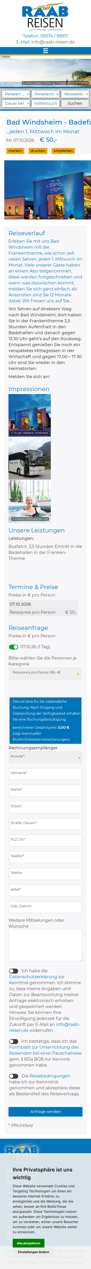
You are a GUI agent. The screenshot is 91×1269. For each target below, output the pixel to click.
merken (15, 151)
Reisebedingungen (50, 1075)
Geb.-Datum (21, 906)
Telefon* (18, 856)
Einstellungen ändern (33, 1252)
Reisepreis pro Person (36, 672)
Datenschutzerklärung (33, 976)
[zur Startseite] (45, 16)
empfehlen (63, 151)
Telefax (17, 873)
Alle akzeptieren (28, 1243)
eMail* (16, 889)
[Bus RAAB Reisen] (29, 458)
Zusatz (17, 806)
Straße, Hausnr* (24, 823)
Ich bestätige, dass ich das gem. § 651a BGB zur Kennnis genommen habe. (45, 1053)
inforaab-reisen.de (53, 41)
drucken (38, 151)
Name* (17, 789)
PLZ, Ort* (18, 839)
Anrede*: (18, 756)
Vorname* (19, 773)
